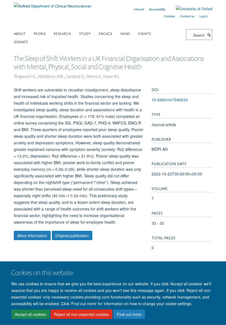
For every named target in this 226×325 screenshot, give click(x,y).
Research (62, 33)
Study (85, 33)
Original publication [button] (72, 235)
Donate (21, 41)
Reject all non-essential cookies (81, 314)
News (125, 33)
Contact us (187, 16)
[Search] (209, 35)
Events (144, 33)
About (20, 33)
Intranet (139, 9)
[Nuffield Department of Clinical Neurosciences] (52, 4)
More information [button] (32, 235)
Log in (204, 16)
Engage (105, 33)
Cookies (169, 16)
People (40, 33)
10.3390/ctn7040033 (170, 99)
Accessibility (157, 9)
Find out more (129, 314)
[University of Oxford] (190, 9)
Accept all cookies (30, 314)
